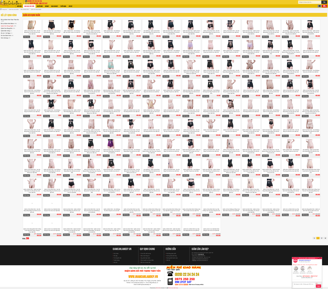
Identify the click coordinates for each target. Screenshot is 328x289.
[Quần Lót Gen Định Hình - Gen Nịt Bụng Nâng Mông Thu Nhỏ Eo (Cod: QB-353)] (52, 183)
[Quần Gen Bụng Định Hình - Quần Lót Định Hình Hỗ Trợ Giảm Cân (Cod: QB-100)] (191, 144)
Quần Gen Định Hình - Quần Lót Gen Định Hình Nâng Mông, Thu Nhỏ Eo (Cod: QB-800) (310, 32)
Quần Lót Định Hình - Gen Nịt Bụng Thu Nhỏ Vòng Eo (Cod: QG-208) (112, 210)
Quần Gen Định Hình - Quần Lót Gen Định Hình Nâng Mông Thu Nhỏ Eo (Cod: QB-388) (151, 72)
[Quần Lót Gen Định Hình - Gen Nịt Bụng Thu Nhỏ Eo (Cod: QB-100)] (211, 144)
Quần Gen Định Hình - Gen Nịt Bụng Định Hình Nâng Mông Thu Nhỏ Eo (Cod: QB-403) (251, 52)
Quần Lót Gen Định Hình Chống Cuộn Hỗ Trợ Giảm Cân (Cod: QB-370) (191, 210)
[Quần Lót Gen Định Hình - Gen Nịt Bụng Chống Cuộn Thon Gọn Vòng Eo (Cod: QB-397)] (291, 44)
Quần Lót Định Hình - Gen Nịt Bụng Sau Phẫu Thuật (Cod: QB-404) (231, 51)
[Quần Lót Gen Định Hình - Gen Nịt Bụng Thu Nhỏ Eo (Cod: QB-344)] (291, 84)
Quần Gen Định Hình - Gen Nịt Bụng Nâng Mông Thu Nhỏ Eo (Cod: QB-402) (271, 52)
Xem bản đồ (201, 254)
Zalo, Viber (27, 3)
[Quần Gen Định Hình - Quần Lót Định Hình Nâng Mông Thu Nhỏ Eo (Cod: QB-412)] (152, 44)
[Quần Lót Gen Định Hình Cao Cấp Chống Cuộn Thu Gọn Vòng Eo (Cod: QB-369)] (211, 203)
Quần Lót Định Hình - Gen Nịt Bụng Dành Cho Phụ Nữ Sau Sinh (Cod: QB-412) (231, 191)
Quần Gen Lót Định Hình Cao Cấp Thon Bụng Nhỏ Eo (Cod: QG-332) (291, 210)
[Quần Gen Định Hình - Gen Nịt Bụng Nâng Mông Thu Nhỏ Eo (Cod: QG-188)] (72, 163)
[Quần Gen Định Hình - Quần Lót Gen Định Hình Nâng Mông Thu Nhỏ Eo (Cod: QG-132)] (251, 144)
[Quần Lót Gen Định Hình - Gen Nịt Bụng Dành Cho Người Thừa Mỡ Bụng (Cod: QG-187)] (231, 163)
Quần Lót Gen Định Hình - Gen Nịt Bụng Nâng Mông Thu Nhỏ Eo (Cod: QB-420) (72, 52)
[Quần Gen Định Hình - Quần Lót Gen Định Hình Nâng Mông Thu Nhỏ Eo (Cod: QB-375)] (291, 183)
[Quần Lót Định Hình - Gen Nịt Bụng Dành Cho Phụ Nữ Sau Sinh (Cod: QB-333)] (152, 104)
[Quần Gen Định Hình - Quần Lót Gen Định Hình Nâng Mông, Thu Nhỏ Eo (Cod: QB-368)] (251, 203)
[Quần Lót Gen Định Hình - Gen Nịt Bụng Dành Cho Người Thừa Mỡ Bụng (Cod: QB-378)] (191, 64)
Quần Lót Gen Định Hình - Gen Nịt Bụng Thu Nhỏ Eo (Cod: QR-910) (171, 170)
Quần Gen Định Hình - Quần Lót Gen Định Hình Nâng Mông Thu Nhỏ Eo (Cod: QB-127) (52, 151)
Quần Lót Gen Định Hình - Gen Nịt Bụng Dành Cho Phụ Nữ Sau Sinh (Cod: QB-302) (32, 131)
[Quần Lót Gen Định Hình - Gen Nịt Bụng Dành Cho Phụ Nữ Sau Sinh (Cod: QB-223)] (132, 124)
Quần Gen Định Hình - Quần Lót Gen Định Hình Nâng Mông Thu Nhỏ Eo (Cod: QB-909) (191, 32)
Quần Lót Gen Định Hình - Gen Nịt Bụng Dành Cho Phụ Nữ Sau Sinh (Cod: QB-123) (191, 131)
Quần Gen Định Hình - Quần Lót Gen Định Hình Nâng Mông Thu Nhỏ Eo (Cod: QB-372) (251, 72)
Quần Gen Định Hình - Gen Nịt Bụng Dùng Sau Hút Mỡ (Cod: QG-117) (111, 170)
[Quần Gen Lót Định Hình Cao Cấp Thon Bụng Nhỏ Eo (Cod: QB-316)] (251, 104)
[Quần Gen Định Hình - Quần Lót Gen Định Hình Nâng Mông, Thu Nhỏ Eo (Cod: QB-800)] (311, 25)
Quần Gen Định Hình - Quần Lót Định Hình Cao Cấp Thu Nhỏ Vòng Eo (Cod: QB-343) (151, 230)
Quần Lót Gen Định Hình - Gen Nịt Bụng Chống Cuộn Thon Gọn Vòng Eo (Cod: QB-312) (92, 171)
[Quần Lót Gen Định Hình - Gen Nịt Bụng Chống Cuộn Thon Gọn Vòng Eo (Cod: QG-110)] (271, 144)
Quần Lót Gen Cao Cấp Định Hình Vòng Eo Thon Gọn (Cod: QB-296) (52, 210)
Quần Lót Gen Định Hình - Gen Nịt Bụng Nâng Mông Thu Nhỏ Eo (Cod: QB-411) (191, 191)
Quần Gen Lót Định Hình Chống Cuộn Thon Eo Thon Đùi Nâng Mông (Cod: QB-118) (311, 191)
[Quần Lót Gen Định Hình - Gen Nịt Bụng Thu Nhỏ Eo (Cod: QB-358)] (72, 84)
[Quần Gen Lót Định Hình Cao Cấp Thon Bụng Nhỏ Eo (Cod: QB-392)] (52, 64)
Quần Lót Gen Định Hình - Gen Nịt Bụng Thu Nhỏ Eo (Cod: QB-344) (291, 91)
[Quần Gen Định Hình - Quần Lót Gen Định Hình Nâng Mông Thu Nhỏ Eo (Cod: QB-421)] (32, 44)
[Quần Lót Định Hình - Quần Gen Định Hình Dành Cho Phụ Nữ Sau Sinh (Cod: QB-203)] (251, 124)
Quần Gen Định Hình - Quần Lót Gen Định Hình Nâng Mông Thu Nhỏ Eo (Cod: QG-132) (251, 151)
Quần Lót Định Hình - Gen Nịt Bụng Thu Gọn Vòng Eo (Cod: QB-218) (171, 130)
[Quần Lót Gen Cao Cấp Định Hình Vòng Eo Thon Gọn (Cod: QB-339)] (211, 223)
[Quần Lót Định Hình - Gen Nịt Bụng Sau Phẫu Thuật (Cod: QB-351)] (172, 84)
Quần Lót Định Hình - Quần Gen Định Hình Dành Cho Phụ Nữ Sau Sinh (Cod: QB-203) (251, 131)
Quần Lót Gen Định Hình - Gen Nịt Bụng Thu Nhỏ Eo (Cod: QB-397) (311, 51)
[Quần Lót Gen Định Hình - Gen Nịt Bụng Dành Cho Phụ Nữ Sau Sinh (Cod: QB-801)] (271, 25)
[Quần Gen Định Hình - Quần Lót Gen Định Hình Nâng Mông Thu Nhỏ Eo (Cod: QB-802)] (251, 25)
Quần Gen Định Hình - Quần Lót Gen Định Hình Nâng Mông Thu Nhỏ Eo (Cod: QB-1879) (171, 32)
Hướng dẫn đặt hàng (171, 255)
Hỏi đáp (47, 6)
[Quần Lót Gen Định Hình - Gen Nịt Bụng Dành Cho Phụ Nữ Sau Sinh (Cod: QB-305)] (291, 104)
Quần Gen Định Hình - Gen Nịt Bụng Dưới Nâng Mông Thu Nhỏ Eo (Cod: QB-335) (111, 111)
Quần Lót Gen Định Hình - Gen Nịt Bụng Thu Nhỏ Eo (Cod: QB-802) (231, 31)
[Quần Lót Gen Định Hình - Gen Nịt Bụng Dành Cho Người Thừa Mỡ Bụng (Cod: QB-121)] (92, 144)
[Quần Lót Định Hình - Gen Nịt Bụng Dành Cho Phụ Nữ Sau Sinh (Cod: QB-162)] (32, 144)
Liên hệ (70, 6)
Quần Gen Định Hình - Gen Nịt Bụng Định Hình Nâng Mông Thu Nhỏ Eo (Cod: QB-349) (52, 171)
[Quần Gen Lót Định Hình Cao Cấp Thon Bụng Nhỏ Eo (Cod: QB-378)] (172, 64)
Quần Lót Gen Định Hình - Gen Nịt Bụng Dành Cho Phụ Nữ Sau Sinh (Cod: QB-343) (311, 92)
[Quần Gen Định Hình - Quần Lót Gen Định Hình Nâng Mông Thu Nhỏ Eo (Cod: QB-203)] (271, 124)
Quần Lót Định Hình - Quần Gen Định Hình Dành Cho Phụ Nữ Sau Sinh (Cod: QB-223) (251, 171)
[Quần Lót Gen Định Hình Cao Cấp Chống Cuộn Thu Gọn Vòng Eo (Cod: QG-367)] (132, 203)
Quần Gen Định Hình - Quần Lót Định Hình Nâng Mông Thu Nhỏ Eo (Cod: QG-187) (211, 171)
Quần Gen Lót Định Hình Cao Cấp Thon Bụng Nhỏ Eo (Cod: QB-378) (171, 71)
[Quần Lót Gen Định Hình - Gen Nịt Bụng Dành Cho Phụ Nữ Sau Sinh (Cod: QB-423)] (32, 25)
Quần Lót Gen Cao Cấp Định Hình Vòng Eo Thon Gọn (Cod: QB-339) (211, 229)
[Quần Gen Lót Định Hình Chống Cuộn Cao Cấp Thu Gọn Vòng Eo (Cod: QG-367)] (152, 203)
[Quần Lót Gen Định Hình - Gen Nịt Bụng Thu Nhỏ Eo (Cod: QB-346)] (251, 84)
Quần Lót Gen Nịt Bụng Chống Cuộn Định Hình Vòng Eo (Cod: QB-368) (231, 210)
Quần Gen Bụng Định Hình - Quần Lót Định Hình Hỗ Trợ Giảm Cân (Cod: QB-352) (132, 92)
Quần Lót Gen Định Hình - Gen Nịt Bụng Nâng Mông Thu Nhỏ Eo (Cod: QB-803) (211, 32)
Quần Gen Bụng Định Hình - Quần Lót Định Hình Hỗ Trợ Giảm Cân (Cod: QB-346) (311, 211)
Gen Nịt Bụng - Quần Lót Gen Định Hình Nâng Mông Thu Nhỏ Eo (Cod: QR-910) (151, 171)
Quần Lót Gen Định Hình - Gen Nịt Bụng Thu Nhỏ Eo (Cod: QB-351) (152, 91)
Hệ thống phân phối (171, 253)
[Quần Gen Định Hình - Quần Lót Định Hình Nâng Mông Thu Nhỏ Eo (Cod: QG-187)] (211, 163)
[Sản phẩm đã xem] (320, 6)
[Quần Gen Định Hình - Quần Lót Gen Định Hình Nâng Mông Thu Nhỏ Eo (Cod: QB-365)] (271, 203)
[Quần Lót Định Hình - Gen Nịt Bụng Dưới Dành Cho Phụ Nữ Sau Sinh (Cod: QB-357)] (92, 84)
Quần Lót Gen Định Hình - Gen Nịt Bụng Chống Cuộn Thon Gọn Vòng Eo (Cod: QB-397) (291, 52)
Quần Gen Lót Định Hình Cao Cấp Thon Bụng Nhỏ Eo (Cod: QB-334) (132, 110)
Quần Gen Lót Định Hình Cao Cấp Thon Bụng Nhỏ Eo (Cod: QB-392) (52, 71)
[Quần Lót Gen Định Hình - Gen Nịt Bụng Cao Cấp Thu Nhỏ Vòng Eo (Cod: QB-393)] (172, 183)
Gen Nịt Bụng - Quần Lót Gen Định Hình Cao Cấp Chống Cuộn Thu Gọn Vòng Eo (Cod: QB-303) (310, 111)
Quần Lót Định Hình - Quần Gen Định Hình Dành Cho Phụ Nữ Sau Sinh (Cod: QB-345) (72, 230)
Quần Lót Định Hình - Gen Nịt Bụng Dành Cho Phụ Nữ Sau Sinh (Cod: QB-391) (72, 72)
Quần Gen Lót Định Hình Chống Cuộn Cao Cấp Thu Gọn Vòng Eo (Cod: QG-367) (151, 211)
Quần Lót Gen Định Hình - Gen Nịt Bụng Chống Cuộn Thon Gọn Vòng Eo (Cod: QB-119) (152, 151)
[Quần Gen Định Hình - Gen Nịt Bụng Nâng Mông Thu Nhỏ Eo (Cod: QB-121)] (132, 144)
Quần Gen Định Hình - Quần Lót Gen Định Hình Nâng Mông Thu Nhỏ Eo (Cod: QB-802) (251, 32)
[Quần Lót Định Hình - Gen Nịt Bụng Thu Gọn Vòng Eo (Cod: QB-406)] (172, 44)
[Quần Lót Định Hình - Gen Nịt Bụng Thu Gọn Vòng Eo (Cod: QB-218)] (172, 124)
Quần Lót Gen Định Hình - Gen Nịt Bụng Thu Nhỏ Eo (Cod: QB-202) (291, 130)
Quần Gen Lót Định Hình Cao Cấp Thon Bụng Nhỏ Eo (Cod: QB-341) (191, 229)
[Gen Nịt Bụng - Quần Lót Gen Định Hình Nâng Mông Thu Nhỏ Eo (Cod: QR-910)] (152, 163)
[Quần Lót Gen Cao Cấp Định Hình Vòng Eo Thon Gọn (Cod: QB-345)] (52, 223)
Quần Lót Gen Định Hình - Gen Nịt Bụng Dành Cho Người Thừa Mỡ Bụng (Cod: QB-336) (92, 111)
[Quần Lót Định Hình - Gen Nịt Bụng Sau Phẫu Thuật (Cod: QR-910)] (112, 25)
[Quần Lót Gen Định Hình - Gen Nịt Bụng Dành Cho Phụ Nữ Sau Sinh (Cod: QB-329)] (191, 104)
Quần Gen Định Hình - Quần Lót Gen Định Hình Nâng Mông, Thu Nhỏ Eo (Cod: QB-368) (251, 211)
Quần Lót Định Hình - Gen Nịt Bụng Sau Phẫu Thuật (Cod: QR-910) (112, 31)
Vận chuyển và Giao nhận (147, 260)
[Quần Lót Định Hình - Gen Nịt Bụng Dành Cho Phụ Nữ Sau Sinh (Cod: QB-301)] (72, 124)
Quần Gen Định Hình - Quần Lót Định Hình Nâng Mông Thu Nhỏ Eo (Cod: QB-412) (151, 52)
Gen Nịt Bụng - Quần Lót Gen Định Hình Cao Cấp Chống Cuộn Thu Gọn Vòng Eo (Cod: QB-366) (271, 72)
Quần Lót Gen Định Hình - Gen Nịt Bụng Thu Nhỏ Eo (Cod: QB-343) (32, 110)
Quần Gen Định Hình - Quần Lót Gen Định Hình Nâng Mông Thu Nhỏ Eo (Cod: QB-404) (191, 52)
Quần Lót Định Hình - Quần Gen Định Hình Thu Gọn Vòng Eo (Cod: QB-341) (171, 229)
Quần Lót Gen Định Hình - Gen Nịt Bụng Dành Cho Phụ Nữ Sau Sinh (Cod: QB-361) (291, 72)
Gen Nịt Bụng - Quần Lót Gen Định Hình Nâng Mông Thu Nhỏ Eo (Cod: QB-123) (72, 151)
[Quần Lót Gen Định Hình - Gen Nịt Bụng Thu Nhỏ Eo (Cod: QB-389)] (92, 64)
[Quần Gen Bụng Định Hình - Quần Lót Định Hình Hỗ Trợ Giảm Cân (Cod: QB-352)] (132, 84)
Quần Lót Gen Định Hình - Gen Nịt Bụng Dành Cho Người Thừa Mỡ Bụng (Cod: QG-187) (231, 171)
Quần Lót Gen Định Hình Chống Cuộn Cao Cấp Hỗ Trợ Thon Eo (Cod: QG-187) (171, 211)
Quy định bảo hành (145, 258)
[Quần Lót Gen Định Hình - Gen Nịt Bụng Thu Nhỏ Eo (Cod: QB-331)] (172, 104)
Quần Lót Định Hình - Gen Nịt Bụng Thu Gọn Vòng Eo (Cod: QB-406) (171, 51)
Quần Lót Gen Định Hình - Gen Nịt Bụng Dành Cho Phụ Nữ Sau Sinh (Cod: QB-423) (32, 32)
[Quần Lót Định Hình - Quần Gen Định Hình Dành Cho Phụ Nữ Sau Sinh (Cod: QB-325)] (32, 183)
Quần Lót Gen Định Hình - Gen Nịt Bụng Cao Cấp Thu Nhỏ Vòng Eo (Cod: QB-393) (171, 191)
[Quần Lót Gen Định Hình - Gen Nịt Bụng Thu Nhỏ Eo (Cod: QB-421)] (52, 44)
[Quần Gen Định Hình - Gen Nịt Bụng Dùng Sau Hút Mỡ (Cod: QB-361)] (311, 64)
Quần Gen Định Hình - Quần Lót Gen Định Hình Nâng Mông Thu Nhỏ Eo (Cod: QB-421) (32, 52)
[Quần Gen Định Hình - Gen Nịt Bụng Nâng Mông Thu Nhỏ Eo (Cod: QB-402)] (271, 44)
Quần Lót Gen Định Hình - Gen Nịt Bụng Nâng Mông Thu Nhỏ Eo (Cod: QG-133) (231, 151)
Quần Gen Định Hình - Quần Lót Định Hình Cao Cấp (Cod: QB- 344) (112, 229)
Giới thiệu (19, 6)
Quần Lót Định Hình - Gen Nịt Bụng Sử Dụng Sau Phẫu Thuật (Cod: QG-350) (211, 92)
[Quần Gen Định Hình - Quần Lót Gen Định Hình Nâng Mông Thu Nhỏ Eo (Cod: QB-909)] (191, 25)
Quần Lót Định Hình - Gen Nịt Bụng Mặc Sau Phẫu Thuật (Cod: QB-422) (71, 31)
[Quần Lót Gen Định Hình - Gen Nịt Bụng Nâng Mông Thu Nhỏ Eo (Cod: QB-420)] (72, 44)
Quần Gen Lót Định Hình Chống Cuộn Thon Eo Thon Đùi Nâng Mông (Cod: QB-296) (112, 131)
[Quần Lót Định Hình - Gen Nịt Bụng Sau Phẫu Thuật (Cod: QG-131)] (291, 144)
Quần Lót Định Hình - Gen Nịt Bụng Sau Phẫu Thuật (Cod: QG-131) (291, 150)
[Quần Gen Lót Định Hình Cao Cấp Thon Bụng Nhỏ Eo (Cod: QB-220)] (152, 124)
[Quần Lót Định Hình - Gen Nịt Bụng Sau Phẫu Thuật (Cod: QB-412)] (132, 44)
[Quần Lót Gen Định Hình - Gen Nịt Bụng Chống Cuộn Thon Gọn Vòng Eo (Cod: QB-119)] (152, 144)
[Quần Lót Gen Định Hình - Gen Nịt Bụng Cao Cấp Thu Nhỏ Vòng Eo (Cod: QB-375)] (211, 64)
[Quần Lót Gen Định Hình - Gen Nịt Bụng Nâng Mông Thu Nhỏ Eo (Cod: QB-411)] (191, 183)
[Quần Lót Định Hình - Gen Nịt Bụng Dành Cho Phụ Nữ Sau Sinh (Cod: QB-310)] (271, 104)
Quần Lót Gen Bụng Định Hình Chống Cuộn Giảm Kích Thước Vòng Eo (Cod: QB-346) (32, 230)
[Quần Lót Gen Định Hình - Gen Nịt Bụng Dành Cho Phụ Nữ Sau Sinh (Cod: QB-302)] (32, 124)
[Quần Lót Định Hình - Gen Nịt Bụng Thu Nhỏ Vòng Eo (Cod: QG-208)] (112, 203)
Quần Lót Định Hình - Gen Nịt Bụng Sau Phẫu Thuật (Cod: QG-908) (191, 170)
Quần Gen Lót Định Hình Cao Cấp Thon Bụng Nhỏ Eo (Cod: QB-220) (152, 130)
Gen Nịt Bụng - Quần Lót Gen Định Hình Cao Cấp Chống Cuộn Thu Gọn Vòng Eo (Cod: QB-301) (92, 131)
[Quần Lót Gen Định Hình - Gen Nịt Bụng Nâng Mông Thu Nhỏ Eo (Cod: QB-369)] (152, 183)
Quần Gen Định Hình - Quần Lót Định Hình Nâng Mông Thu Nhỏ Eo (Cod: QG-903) (131, 32)
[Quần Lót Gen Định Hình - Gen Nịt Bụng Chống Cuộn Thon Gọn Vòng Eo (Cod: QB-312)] (92, 163)
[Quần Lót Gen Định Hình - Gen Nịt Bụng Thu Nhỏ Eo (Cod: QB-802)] (231, 25)
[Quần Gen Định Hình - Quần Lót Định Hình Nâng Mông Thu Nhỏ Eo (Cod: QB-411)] (211, 183)
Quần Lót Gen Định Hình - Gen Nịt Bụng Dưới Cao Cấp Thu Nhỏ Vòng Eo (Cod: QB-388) (72, 191)
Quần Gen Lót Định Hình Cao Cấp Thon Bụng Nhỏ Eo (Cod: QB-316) (251, 110)
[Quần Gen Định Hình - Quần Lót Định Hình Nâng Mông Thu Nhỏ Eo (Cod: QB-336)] (72, 104)
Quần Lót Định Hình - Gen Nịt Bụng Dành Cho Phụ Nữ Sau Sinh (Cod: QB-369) (132, 191)
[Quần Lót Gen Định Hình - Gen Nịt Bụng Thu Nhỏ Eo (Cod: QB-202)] (291, 124)
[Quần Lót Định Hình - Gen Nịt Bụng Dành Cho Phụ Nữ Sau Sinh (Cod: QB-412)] (231, 183)
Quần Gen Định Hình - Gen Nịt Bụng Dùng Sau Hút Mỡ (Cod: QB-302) (52, 130)
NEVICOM (158, 287)
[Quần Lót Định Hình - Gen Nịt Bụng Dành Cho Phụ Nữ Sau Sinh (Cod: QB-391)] (72, 64)
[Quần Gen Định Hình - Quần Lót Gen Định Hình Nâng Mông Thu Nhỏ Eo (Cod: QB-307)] (112, 183)
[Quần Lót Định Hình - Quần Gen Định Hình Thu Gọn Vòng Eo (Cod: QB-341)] (172, 223)
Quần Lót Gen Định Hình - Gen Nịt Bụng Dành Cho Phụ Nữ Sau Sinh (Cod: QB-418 (92, 52)
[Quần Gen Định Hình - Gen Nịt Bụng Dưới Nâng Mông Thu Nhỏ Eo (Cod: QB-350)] (191, 84)
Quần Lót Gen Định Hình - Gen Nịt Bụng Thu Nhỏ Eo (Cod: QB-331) (171, 110)
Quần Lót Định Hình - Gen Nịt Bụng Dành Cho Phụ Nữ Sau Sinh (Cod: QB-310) (271, 111)
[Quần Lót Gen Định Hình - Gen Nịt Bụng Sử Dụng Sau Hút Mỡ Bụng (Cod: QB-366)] (92, 203)
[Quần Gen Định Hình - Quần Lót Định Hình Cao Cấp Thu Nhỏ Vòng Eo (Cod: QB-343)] (152, 223)
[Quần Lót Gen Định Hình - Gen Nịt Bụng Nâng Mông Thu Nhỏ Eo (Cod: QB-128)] (271, 183)
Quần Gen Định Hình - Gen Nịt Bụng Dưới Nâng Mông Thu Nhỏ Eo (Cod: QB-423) (52, 32)
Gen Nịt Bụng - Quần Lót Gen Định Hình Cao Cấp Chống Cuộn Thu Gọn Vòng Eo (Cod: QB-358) (52, 92)
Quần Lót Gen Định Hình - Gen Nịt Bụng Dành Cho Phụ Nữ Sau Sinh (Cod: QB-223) (132, 131)
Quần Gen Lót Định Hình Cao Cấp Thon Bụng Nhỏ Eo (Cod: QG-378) (291, 170)
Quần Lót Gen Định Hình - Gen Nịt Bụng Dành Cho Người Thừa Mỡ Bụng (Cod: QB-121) (92, 151)
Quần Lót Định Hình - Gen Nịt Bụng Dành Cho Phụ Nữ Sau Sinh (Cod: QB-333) (152, 111)
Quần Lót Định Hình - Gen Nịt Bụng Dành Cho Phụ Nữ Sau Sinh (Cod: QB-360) (32, 92)
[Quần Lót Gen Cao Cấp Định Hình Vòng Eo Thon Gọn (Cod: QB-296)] (52, 203)
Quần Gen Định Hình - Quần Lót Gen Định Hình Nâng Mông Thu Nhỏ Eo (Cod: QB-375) (290, 191)
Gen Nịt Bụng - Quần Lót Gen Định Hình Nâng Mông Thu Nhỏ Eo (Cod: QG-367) (311, 151)
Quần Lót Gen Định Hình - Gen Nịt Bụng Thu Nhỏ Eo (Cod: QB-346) (251, 91)
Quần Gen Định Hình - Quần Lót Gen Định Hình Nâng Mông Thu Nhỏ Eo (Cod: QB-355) (111, 92)
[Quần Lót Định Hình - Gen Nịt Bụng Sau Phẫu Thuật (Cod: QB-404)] (231, 44)
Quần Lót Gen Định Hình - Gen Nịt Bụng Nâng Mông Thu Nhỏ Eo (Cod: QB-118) (32, 211)
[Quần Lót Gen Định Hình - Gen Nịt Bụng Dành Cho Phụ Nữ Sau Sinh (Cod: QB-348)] (231, 84)
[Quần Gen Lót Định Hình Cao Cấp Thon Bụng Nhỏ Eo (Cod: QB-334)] (132, 104)
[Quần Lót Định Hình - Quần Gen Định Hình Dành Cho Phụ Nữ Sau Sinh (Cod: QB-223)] (251, 163)
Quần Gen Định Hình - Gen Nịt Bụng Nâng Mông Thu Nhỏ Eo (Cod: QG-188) (72, 171)
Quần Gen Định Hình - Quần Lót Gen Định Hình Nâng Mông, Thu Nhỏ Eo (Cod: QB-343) (131, 230)
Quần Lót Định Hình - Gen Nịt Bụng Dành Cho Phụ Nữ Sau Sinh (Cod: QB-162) (32, 151)
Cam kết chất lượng (146, 253)
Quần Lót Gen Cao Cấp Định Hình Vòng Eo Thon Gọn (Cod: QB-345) (52, 229)
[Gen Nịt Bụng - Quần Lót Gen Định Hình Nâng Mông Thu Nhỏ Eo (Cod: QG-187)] (152, 25)
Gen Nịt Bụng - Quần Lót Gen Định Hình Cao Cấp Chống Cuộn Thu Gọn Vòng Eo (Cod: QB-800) (291, 32)
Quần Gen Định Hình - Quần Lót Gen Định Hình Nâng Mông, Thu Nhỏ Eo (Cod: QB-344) (91, 230)
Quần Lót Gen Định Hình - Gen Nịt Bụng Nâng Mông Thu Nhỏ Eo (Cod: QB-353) (52, 191)
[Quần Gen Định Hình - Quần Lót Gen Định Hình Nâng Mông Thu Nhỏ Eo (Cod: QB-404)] (191, 44)
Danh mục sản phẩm (29, 6)
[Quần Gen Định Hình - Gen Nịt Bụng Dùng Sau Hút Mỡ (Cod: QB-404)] (211, 44)
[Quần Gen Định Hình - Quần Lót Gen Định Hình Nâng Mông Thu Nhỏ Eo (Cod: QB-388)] (152, 64)
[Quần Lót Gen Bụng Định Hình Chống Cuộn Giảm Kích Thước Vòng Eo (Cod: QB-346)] (32, 223)
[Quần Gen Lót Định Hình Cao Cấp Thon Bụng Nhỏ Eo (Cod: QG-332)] (291, 203)
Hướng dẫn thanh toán (172, 258)
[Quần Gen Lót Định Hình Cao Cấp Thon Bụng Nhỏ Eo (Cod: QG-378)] (291, 163)
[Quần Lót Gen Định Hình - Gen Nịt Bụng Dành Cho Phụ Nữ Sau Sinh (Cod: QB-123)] (191, 124)
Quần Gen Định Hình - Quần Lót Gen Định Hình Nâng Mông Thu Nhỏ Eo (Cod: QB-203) (271, 131)
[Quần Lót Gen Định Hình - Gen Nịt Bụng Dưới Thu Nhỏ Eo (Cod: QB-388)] (92, 183)
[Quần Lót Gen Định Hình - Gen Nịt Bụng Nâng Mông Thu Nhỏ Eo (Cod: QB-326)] (231, 104)
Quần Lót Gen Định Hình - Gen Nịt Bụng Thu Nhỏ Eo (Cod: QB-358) (72, 91)
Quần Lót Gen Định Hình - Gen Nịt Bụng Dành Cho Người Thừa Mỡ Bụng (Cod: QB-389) (112, 72)
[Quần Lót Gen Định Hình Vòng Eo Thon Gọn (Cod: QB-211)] (231, 124)
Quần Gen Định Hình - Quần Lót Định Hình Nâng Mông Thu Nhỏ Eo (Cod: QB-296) (72, 211)
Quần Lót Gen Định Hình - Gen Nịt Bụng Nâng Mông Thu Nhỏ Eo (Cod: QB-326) (231, 111)
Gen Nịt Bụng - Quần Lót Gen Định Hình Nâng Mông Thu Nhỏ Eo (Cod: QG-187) (151, 32)
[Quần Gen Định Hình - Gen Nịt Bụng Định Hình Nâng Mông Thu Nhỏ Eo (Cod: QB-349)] (52, 163)
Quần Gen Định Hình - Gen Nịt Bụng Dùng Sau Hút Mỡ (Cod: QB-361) (310, 71)
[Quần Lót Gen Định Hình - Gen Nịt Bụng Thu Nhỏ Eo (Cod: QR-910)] (172, 163)
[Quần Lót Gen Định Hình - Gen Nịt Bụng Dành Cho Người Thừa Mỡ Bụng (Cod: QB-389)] (112, 64)
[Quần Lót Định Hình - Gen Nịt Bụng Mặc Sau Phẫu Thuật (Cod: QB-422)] (72, 25)
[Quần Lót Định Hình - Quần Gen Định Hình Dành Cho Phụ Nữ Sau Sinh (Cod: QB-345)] (72, 223)
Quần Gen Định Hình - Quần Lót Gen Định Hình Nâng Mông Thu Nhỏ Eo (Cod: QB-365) (271, 211)
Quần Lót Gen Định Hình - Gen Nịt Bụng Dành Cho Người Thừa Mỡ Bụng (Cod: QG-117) (132, 171)
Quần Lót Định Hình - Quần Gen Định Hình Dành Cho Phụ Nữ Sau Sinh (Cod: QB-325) (32, 191)
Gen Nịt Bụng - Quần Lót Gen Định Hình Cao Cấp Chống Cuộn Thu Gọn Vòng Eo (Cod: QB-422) (92, 32)
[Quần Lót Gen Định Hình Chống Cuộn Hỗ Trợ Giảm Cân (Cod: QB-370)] (191, 203)
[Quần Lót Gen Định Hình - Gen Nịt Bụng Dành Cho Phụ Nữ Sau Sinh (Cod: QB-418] (92, 44)
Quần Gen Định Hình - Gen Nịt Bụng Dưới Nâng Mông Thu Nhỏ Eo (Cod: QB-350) (191, 92)
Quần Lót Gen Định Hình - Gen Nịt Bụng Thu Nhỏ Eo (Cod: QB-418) (112, 51)
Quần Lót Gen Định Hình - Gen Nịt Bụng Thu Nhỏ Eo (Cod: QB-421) (52, 51)
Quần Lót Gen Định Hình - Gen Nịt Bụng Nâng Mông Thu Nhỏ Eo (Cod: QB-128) (271, 191)
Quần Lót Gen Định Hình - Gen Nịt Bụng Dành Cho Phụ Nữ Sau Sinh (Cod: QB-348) (231, 92)
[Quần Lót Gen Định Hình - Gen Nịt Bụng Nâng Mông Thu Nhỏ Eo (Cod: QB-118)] (32, 203)
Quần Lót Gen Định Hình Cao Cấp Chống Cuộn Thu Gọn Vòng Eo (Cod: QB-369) (211, 211)
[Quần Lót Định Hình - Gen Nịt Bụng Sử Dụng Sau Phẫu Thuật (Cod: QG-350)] (211, 84)
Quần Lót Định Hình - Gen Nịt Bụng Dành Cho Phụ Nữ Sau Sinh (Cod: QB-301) (72, 131)
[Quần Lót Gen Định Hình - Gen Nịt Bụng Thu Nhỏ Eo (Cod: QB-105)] (172, 144)
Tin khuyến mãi (117, 258)
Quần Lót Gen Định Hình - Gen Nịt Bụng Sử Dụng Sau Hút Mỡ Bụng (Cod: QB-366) (92, 211)
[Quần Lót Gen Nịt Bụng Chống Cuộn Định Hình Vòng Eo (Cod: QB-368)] (231, 203)
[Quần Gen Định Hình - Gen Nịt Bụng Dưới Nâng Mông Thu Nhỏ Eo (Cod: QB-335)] (112, 104)
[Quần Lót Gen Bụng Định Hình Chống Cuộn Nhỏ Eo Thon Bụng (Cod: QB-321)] (311, 163)
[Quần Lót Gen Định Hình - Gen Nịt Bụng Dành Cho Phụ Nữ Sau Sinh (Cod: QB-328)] (211, 104)
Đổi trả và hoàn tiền (145, 262)
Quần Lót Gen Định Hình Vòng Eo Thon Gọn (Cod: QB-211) (231, 130)
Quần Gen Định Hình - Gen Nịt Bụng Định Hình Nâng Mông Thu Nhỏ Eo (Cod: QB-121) (111, 151)
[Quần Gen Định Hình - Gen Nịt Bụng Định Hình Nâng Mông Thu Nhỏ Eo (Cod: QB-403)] (251, 44)
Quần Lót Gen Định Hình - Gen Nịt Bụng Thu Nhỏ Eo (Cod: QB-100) (211, 150)
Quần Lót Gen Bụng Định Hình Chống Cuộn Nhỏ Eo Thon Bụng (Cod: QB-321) (311, 171)
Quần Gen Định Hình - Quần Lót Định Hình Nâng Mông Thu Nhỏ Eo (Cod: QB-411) (211, 191)
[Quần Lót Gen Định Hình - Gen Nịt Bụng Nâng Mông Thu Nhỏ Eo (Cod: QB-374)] (231, 64)
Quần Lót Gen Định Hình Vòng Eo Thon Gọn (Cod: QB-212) (211, 130)
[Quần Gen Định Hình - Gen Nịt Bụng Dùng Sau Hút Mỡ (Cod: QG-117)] (112, 163)
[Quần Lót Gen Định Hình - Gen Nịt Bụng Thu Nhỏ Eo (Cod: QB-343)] (32, 104)
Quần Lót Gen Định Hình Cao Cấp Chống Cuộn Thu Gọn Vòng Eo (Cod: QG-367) (131, 211)
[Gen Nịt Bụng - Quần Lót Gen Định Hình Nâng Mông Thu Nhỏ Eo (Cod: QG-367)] (311, 144)
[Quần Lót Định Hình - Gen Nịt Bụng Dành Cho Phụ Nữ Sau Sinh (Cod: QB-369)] (132, 183)
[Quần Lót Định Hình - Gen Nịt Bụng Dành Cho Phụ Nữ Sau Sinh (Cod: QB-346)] (271, 84)
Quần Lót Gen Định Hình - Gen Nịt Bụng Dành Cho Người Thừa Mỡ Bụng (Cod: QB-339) (32, 171)
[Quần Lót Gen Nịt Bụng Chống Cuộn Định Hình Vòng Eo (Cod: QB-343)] (32, 64)
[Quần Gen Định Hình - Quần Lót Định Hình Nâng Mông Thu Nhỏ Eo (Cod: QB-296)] (72, 203)
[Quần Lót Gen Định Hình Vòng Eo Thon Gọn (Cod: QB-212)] (211, 124)
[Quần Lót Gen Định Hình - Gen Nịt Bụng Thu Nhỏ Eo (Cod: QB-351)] (152, 84)
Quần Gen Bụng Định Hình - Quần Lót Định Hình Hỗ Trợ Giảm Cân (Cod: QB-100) (191, 151)
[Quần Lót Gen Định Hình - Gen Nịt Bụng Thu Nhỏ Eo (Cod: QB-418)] (112, 44)
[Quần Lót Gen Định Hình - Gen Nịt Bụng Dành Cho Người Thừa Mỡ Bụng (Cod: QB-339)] (32, 163)
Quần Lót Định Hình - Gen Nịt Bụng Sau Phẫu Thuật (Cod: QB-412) (132, 51)
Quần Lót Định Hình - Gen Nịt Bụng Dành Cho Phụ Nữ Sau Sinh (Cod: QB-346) (271, 92)
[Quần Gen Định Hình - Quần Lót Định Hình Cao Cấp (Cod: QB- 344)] (112, 223)
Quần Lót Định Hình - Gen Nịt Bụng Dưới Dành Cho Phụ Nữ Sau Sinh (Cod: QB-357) (92, 92)
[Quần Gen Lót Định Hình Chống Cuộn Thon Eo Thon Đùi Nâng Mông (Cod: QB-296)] (112, 124)
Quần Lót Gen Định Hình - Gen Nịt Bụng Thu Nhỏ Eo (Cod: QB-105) (171, 150)
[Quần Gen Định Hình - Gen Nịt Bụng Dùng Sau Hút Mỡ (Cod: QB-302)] (52, 124)
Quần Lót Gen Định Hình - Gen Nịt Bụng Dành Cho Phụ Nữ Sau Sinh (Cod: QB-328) (211, 111)
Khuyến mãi (40, 6)
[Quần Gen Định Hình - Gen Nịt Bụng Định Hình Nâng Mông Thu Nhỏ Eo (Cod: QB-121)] (112, 144)
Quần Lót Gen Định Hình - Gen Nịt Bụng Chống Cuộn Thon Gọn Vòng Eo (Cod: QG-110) (271, 151)
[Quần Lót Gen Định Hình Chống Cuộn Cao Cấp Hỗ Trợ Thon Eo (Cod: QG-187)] (172, 203)
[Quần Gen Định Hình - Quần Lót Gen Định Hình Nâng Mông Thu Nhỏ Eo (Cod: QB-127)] (52, 144)
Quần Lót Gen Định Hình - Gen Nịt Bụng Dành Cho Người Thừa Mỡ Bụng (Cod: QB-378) (191, 72)
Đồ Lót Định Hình (9, 15)
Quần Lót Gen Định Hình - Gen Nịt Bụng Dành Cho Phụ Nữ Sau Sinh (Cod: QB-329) (191, 111)
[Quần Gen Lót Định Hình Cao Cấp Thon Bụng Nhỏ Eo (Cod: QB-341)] (191, 223)
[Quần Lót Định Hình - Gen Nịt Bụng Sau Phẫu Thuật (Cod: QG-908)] (191, 163)
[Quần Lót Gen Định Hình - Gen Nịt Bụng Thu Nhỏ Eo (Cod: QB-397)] (311, 44)
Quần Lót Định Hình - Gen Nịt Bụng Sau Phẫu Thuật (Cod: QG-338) (52, 110)
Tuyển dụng (63, 6)
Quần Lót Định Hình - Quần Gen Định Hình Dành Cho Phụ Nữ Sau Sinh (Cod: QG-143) (271, 171)
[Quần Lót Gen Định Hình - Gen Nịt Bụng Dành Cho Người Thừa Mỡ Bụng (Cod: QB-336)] (92, 104)
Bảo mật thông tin (145, 255)
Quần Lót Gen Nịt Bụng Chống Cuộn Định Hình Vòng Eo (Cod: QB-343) (32, 71)
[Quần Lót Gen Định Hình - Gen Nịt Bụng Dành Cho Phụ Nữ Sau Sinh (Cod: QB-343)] (311, 84)
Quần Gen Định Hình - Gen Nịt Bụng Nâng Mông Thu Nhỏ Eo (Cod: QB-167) (310, 131)
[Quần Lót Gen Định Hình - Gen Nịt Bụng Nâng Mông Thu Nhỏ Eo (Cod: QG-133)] (231, 144)
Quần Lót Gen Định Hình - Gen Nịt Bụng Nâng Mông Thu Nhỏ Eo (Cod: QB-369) (151, 191)
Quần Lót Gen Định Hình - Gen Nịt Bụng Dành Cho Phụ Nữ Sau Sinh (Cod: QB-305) (291, 111)
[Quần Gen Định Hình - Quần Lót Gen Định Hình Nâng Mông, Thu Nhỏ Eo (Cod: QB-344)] (92, 223)
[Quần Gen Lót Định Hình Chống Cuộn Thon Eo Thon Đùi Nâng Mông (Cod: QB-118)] (311, 183)
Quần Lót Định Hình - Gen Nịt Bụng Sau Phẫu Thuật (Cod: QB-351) (171, 91)
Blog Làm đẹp (54, 6)
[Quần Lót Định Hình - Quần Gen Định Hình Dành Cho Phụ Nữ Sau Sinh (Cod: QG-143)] (271, 163)
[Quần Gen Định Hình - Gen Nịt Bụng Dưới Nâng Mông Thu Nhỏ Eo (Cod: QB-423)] (52, 25)
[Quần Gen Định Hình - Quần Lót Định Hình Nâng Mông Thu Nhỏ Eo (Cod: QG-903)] (132, 25)
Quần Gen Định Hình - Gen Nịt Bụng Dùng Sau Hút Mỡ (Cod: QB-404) (211, 51)
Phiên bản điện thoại (173, 287)
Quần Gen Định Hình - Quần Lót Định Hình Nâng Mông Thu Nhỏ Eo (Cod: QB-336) (72, 111)
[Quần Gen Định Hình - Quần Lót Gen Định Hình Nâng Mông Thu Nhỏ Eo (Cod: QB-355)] (112, 84)
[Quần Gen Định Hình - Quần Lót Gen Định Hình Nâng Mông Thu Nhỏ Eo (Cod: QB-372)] (251, 64)
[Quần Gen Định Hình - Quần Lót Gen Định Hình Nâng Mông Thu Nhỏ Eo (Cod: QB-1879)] (172, 25)
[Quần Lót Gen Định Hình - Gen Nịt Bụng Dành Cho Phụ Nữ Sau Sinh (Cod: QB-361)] (291, 64)
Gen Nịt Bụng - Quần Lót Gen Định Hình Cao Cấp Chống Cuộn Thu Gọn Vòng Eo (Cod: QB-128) (251, 191)
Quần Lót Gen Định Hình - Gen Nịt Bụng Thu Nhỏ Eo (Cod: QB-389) (92, 71)
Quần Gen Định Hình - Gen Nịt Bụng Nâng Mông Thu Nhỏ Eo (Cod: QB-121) (131, 151)
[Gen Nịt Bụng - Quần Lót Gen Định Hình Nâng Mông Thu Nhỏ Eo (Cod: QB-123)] (72, 144)
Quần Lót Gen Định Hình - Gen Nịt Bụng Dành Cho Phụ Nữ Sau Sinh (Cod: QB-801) (271, 32)
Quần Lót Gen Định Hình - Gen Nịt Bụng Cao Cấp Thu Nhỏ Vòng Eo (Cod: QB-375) (211, 72)
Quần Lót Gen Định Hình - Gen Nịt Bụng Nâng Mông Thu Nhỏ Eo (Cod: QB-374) (231, 72)
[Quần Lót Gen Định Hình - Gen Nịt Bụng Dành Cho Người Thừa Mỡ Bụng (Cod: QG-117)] (132, 163)
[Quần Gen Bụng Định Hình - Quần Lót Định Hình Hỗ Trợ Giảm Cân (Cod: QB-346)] (311, 203)
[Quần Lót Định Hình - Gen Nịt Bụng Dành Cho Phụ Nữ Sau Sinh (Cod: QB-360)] (32, 84)
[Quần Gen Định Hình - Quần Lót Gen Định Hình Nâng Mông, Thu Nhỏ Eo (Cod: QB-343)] (132, 223)
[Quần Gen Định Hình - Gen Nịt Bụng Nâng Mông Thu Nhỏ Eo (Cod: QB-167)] (311, 124)
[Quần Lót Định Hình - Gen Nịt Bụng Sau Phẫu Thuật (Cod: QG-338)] (52, 104)
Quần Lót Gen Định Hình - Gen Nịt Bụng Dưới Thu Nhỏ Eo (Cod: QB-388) (92, 191)
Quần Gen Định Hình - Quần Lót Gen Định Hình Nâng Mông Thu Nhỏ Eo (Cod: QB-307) (111, 191)
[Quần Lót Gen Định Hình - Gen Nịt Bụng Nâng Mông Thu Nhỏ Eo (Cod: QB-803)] (211, 25)
